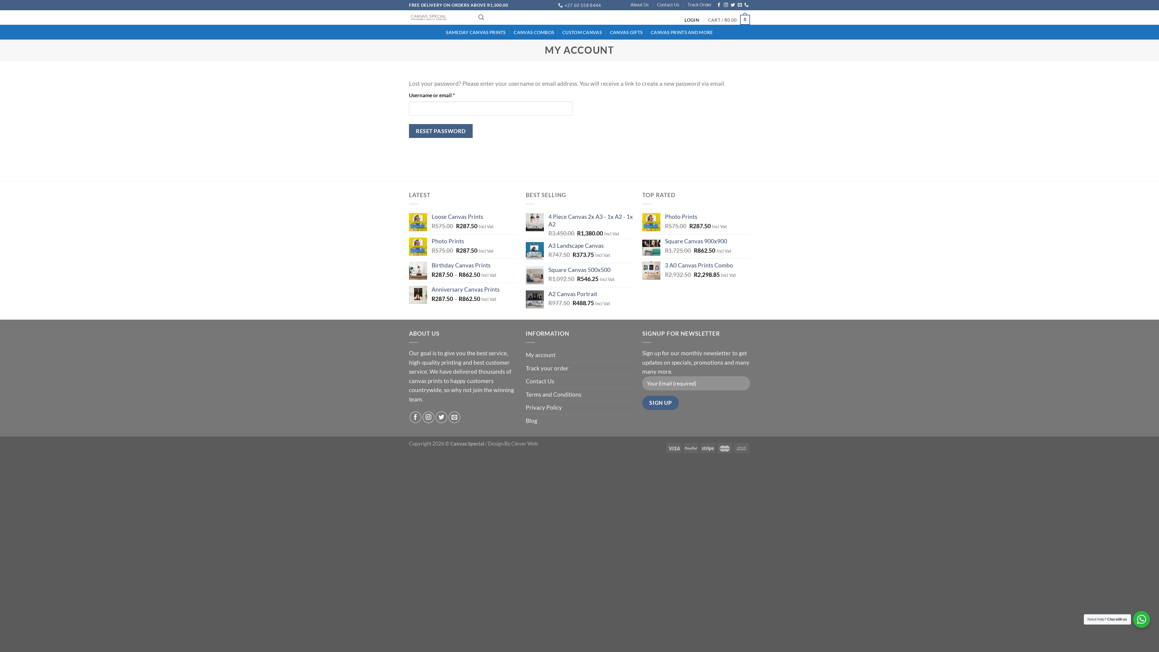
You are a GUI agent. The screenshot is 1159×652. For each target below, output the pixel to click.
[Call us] (746, 5)
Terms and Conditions (553, 394)
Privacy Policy (544, 407)
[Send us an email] (740, 5)
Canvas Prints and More (682, 32)
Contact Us (668, 4)
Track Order (700, 4)
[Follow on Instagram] (726, 5)
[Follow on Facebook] (719, 5)
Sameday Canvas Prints (476, 32)
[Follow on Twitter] (733, 5)
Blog (531, 420)
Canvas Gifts (626, 32)
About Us (640, 4)
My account (541, 354)
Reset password (441, 131)
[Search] (481, 17)
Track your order (547, 368)
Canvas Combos (534, 32)
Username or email (442, 95)
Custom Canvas (582, 32)
